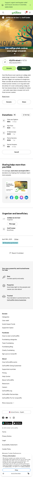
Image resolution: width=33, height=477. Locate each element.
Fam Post (10, 125)
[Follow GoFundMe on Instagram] (13, 417)
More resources (7, 403)
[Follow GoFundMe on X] (10, 417)
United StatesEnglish (17, 412)
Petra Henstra (11, 138)
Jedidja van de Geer (13, 218)
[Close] (30, 5)
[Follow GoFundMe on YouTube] (6, 417)
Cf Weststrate (11, 132)
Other (16, 239)
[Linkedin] (26, 197)
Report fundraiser (18, 253)
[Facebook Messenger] (21, 197)
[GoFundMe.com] (16, 12)
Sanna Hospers (12, 144)
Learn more (9, 7)
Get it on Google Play (7, 423)
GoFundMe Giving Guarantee (16, 300)
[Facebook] (11, 197)
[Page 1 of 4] (14, 53)
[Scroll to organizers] (3, 17)
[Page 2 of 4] (16, 53)
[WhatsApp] (16, 197)
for (18, 17)
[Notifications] (25, 12)
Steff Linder (11, 228)
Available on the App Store (17, 423)
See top (27, 115)
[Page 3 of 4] (17, 53)
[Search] (3, 12)
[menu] (30, 12)
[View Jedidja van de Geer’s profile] (4, 218)
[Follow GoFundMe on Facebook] (3, 417)
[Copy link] (6, 197)
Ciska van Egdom (12, 119)
